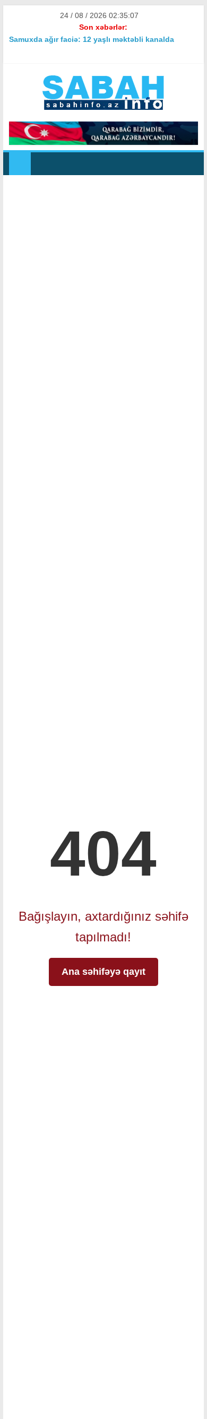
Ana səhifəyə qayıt (103, 971)
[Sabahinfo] (20, 163)
